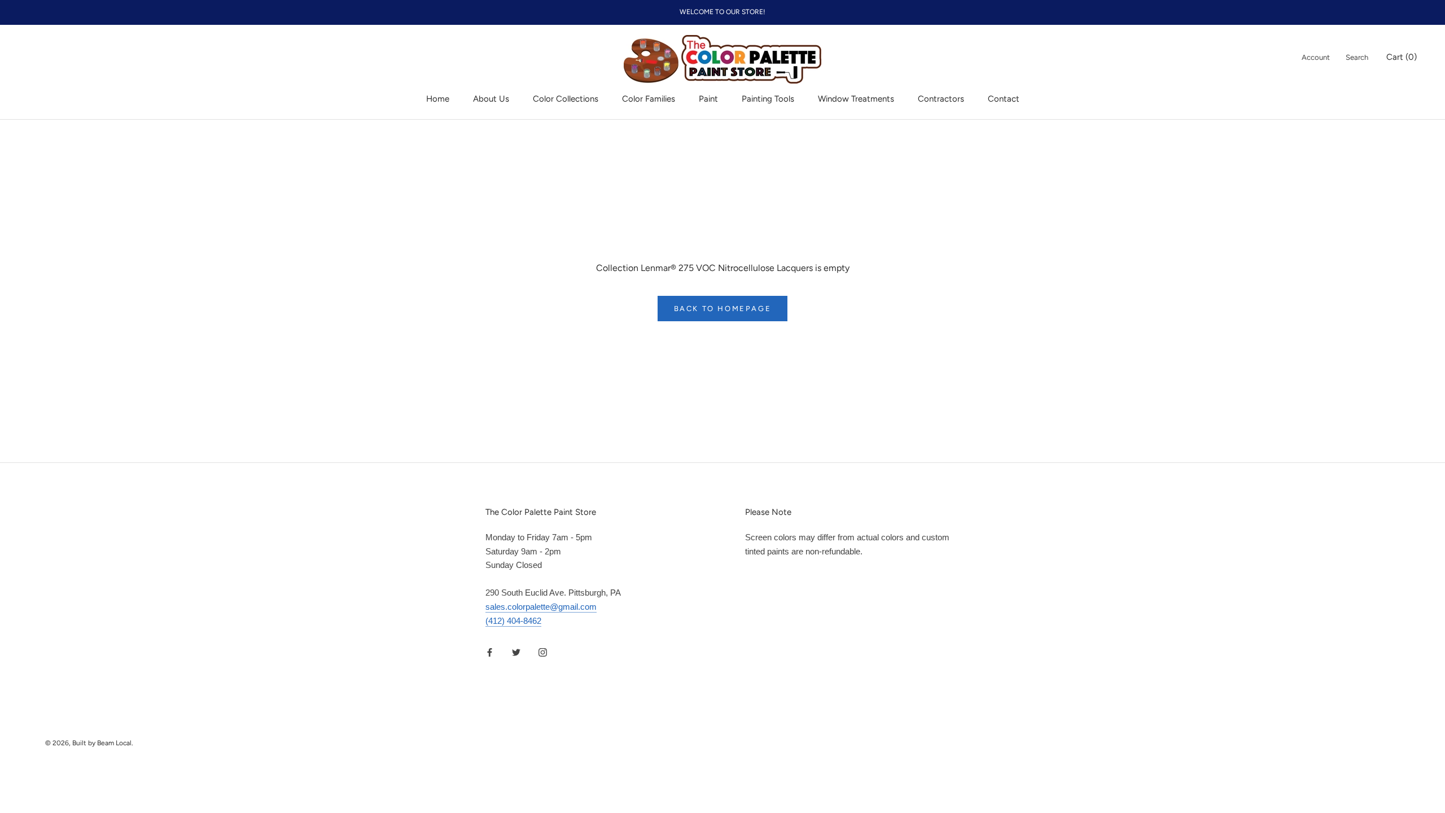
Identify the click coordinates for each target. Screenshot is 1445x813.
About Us (491, 99)
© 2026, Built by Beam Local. (89, 743)
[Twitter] (516, 652)
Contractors (941, 99)
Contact (1003, 99)
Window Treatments (856, 99)
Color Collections (565, 99)
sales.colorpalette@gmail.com (541, 606)
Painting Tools (768, 99)
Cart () (1401, 57)
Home (437, 99)
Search (1357, 57)
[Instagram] (542, 652)
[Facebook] (489, 652)
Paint (708, 99)
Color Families (648, 99)
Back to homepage (723, 308)
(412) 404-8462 (513, 621)
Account (1316, 57)
